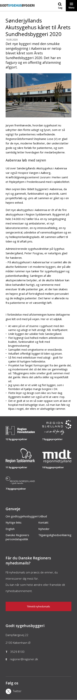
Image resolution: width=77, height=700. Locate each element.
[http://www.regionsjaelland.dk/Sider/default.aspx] (56, 433)
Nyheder (44, 529)
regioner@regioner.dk (24, 659)
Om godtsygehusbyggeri (22, 516)
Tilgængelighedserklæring (54, 535)
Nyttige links (13, 522)
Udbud (42, 516)
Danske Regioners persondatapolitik (17, 537)
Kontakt (43, 522)
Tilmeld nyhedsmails (38, 606)
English (10, 529)
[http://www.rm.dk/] (56, 462)
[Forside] (17, 9)
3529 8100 (17, 651)
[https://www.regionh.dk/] (20, 433)
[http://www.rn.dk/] (20, 483)
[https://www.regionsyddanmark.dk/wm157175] (20, 462)
